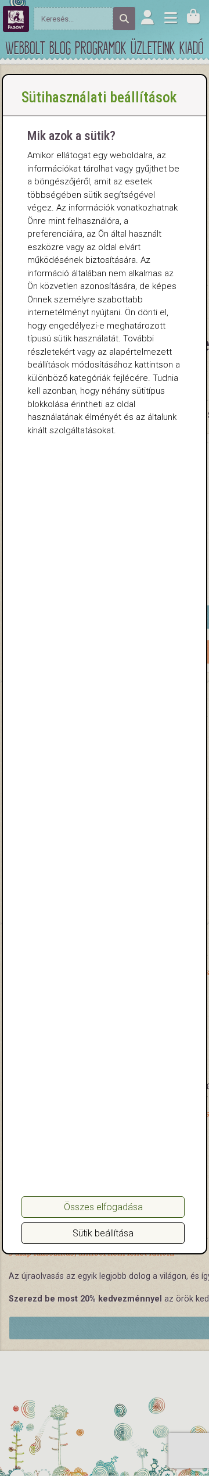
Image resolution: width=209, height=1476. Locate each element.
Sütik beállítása (103, 1233)
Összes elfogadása (103, 1207)
